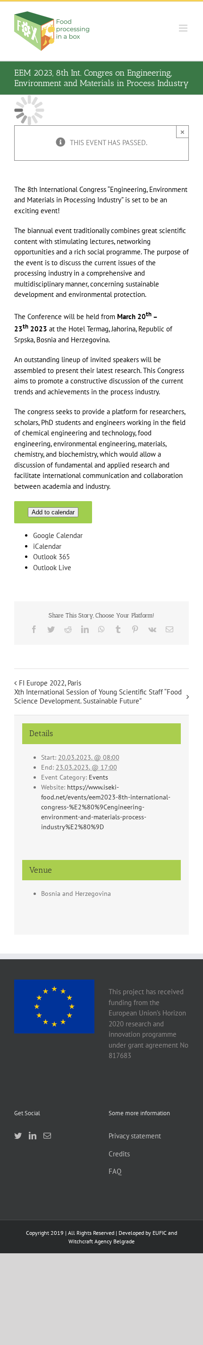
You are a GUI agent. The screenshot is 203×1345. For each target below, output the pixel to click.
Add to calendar (53, 512)
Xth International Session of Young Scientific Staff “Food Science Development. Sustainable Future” (98, 696)
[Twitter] (18, 1135)
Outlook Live (52, 567)
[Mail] (47, 1135)
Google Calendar (58, 535)
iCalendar (47, 546)
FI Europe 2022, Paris (50, 682)
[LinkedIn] (32, 1135)
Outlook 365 (51, 556)
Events (98, 777)
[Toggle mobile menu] (184, 28)
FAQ (115, 1171)
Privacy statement (135, 1135)
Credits (119, 1153)
